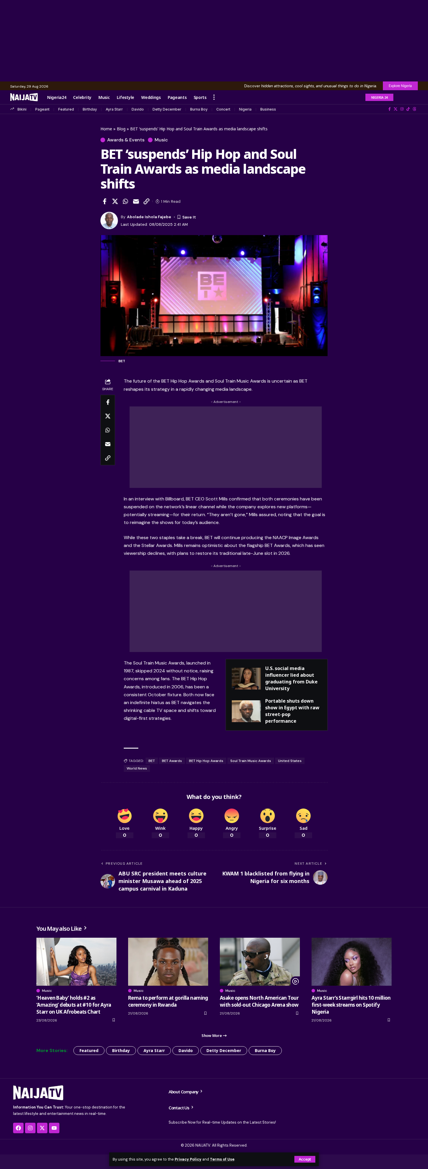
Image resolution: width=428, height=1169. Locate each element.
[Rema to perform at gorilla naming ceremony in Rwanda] (168, 962)
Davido (138, 109)
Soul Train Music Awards (250, 760)
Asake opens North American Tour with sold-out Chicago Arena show (259, 1001)
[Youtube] (54, 1128)
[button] (304, 1159)
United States (290, 760)
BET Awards (172, 760)
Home (106, 129)
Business (268, 109)
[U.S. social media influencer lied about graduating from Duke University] (246, 679)
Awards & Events (125, 140)
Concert (223, 109)
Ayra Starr (114, 109)
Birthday (90, 109)
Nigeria (245, 109)
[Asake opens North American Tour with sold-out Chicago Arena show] (260, 962)
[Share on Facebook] (104, 201)
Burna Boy (199, 109)
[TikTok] (408, 109)
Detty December (167, 109)
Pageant (42, 109)
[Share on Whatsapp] (125, 201)
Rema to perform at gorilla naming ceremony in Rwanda (168, 1001)
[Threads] (414, 109)
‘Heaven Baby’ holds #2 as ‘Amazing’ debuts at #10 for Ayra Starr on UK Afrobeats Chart (73, 1004)
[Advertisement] (214, 40)
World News (137, 768)
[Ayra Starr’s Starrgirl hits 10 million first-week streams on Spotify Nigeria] (352, 962)
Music (161, 140)
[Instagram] (402, 109)
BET (151, 760)
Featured (66, 109)
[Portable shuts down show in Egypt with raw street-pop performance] (246, 711)
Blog (121, 129)
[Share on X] (115, 201)
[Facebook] (389, 109)
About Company (184, 1092)
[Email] (136, 201)
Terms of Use (222, 1159)
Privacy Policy (188, 1159)
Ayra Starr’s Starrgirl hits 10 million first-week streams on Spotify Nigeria (351, 1004)
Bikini (21, 109)
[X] (395, 109)
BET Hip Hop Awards (206, 760)
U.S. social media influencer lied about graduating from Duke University (291, 678)
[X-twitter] (42, 1128)
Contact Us (179, 1108)
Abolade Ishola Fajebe (149, 216)
